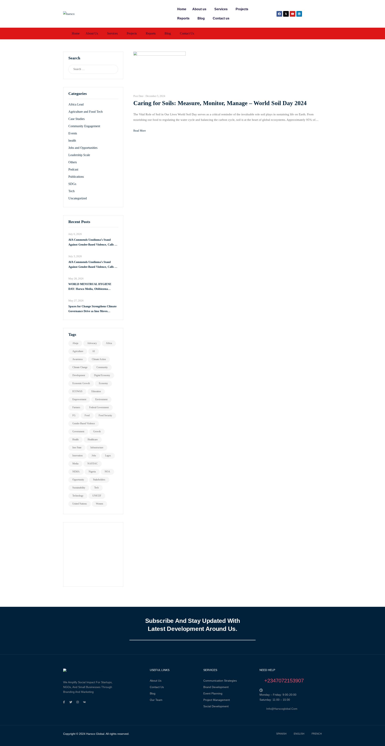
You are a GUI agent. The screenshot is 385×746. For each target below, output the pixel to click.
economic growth (81, 383)
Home (181, 9)
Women (99, 503)
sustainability (78, 487)
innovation (77, 455)
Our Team (156, 699)
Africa (109, 343)
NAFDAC (92, 463)
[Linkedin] (299, 14)
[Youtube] (292, 14)
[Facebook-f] (64, 702)
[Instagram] (77, 702)
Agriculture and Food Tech (85, 111)
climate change (79, 367)
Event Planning (212, 693)
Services (221, 9)
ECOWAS (77, 391)
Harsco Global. (95, 733)
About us (199, 9)
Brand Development (216, 687)
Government (78, 431)
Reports (183, 18)
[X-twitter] (286, 14)
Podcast (73, 169)
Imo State (76, 447)
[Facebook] (279, 14)
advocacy (92, 343)
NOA (107, 471)
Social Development (216, 706)
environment (101, 399)
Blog (201, 18)
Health (75, 439)
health (72, 140)
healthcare (93, 439)
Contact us (221, 18)
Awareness (77, 359)
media (75, 463)
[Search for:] (89, 69)
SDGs (72, 184)
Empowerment (79, 399)
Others (72, 162)
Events (72, 133)
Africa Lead (76, 104)
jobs (94, 455)
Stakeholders (99, 479)
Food (87, 415)
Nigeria (92, 471)
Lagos (108, 455)
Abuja (75, 343)
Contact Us (157, 687)
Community (102, 367)
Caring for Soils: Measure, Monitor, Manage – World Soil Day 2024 (220, 103)
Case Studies (76, 119)
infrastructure (96, 447)
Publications (76, 176)
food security (105, 415)
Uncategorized (77, 198)
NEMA (76, 471)
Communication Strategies (220, 680)
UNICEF (96, 495)
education (96, 391)
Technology (77, 495)
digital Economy (102, 375)
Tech (71, 191)
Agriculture (77, 351)
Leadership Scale (79, 155)
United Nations (79, 503)
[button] (200, 9)
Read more (139, 130)
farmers (76, 407)
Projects (242, 9)
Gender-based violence (83, 423)
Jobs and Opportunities (82, 147)
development (78, 375)
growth (97, 431)
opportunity (78, 479)
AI (93, 351)
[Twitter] (71, 702)
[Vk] (84, 702)
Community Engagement (84, 126)
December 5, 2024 (155, 95)
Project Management (216, 699)
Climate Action (99, 359)
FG (74, 415)
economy (103, 383)
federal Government (99, 407)
